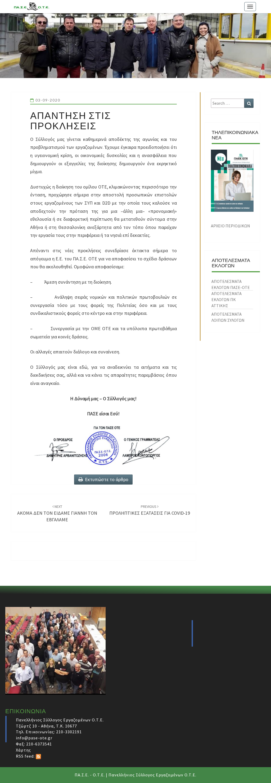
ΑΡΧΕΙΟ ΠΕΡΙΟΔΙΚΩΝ (230, 225)
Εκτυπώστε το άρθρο (105, 479)
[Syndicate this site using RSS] (38, 756)
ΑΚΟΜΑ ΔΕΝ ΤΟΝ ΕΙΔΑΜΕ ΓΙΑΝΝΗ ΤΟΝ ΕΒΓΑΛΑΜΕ (57, 513)
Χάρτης (23, 750)
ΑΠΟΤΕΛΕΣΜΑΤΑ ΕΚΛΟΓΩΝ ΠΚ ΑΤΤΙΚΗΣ (226, 299)
